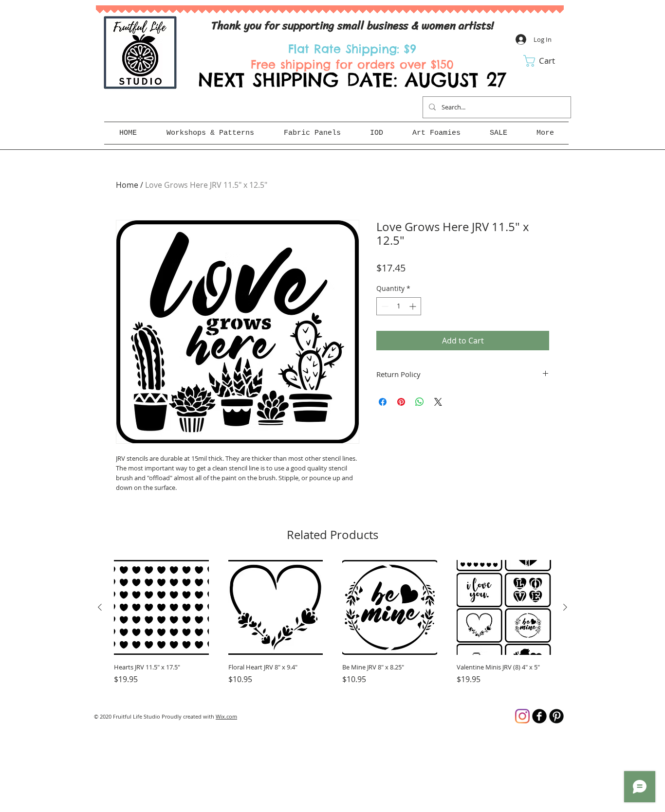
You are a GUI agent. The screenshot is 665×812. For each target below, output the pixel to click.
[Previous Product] (100, 607)
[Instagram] (522, 716)
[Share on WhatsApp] (419, 402)
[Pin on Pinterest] (401, 402)
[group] (332, 626)
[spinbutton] (398, 306)
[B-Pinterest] (556, 716)
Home (127, 185)
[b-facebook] (539, 716)
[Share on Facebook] (382, 402)
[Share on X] (438, 402)
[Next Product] (565, 607)
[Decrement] (384, 306)
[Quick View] (161, 607)
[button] (546, 61)
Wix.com (226, 716)
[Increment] (413, 306)
